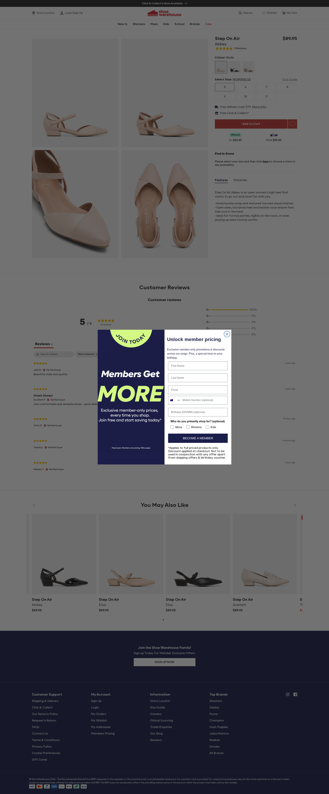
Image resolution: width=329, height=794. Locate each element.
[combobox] (174, 400)
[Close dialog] (227, 334)
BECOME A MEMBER (198, 438)
